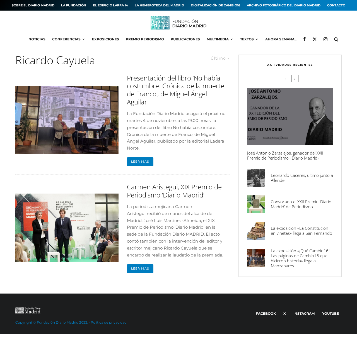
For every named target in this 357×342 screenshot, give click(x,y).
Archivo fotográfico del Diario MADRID (283, 5)
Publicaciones (185, 39)
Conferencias (66, 39)
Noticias (36, 39)
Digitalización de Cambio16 (215, 5)
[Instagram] (325, 39)
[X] (314, 39)
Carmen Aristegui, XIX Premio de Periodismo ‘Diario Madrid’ (174, 191)
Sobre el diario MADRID (33, 5)
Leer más (140, 161)
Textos (247, 39)
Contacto (336, 5)
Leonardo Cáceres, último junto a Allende (302, 178)
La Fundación (73, 5)
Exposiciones (105, 39)
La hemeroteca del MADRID (159, 5)
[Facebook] (304, 39)
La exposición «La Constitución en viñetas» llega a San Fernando (301, 231)
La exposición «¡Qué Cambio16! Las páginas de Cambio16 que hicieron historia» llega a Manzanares (300, 258)
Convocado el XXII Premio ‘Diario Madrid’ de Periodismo (301, 204)
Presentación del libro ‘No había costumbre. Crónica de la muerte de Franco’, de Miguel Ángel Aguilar (175, 90)
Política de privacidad (109, 322)
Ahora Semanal (280, 39)
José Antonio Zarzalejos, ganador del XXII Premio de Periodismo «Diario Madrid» (285, 155)
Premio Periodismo (145, 39)
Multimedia (218, 39)
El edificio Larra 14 (110, 5)
